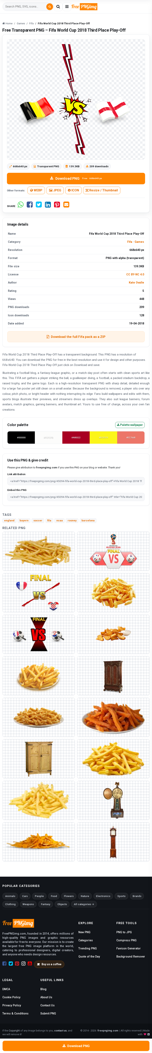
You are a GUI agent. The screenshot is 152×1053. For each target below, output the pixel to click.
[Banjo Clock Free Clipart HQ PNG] (113, 841)
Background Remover (130, 956)
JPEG (56, 190)
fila (49, 520)
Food (54, 896)
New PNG (84, 932)
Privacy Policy (11, 1005)
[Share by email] (66, 206)
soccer (37, 520)
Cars (25, 896)
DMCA (6, 989)
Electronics (103, 896)
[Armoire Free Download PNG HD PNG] (38, 758)
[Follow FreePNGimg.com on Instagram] (23, 963)
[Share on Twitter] (39, 206)
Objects (62, 904)
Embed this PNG (17, 490)
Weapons (28, 904)
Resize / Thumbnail (103, 190)
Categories (85, 940)
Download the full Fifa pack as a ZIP (78, 337)
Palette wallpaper (131, 424)
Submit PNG (48, 1013)
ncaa (59, 520)
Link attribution (16, 474)
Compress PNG (126, 940)
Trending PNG (87, 948)
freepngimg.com (108, 1030)
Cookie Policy (11, 997)
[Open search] (58, 6)
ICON (75, 190)
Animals (10, 896)
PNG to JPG (124, 932)
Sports (121, 896)
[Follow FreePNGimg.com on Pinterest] (17, 963)
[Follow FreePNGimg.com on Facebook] (4, 963)
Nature (85, 896)
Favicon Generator (128, 948)
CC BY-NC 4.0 (135, 274)
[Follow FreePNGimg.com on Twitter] (11, 963)
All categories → (84, 904)
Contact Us (47, 1005)
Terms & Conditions (15, 1013)
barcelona (88, 520)
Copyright (14, 1030)
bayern (24, 520)
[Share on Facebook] (30, 206)
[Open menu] (67, 6)
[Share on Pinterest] (57, 206)
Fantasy (45, 904)
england (9, 520)
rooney (72, 520)
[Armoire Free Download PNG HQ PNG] (113, 675)
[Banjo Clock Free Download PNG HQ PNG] (113, 800)
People (39, 896)
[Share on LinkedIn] (48, 206)
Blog (43, 989)
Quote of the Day (89, 956)
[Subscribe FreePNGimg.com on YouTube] (30, 963)
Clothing (10, 904)
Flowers (69, 896)
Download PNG (78, 178)
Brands (137, 896)
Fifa (129, 241)
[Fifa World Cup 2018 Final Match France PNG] (113, 551)
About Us (46, 997)
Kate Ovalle (136, 282)
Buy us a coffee (51, 964)
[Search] (49, 6)
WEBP (37, 190)
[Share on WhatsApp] (21, 206)
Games (139, 241)
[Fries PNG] (38, 551)
